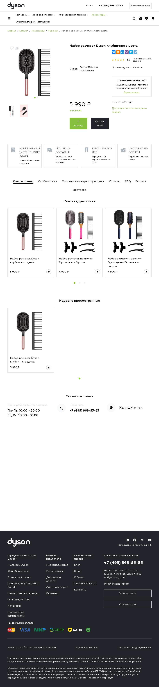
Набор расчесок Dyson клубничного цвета (24, 261)
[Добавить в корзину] (48, 271)
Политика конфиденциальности (135, 647)
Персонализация (57, 565)
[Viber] (127, 52)
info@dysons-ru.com (116, 584)
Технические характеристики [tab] (83, 181)
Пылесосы (21, 15)
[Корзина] (153, 18)
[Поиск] (134, 18)
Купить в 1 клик (99, 123)
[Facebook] (135, 540)
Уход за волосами (43, 15)
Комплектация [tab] (23, 181)
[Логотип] (16, 5)
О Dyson (79, 577)
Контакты (80, 590)
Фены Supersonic (18, 571)
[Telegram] (135, 52)
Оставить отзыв (127, 604)
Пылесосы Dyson (18, 565)
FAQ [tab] (128, 181)
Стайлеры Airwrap (19, 577)
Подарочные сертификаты (15, 614)
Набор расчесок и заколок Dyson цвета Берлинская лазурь (124, 263)
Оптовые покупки (85, 583)
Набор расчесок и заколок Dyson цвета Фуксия (75, 261)
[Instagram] (127, 540)
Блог (77, 565)
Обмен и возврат (57, 587)
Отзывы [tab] (114, 181)
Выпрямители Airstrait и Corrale (22, 585)
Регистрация (54, 571)
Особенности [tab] (47, 181)
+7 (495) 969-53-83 (111, 6)
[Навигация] (9, 18)
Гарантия (52, 593)
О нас (89, 6)
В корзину (78, 123)
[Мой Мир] (122, 52)
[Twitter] (142, 540)
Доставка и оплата (53, 579)
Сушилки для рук (25, 22)
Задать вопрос (132, 92)
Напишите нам (131, 407)
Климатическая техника (72, 15)
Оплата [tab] (140, 181)
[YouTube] (150, 540)
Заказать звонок (140, 6)
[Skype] (131, 52)
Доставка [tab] (79, 190)
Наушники (44, 22)
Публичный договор (87, 647)
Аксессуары (98, 15)
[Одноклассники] (118, 52)
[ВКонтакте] (114, 52)
